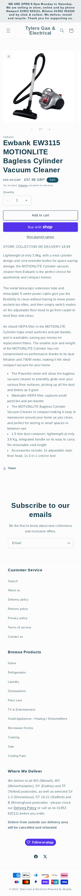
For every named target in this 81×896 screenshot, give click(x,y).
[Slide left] (31, 129)
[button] (8, 30)
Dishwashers (17, 691)
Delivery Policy (25, 808)
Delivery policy (18, 599)
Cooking (13, 737)
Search (13, 581)
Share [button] (12, 468)
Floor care (15, 700)
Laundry (13, 681)
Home (12, 663)
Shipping (23, 185)
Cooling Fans (17, 755)
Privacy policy (18, 618)
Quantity (8, 192)
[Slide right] (49, 129)
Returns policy (18, 608)
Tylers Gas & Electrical (33, 889)
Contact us (15, 636)
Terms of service (19, 627)
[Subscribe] (68, 543)
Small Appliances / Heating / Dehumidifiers (37, 718)
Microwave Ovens (20, 728)
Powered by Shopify (60, 889)
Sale (11, 746)
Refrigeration (17, 672)
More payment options (40, 237)
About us (14, 590)
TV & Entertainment (21, 709)
